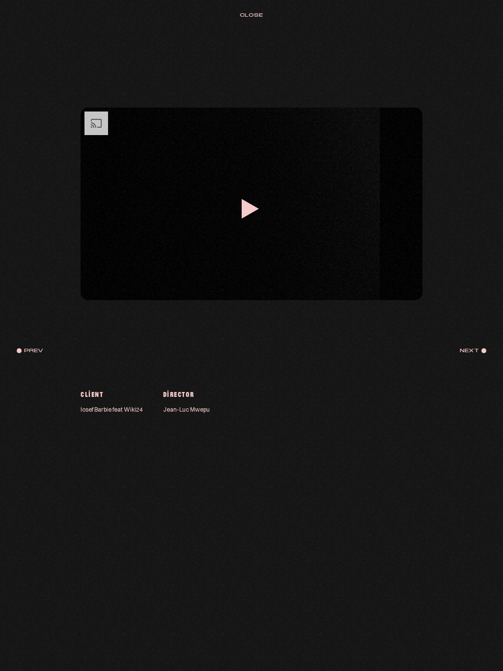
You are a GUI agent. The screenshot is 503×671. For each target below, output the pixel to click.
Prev (33, 350)
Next (469, 350)
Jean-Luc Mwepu (186, 409)
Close (251, 15)
